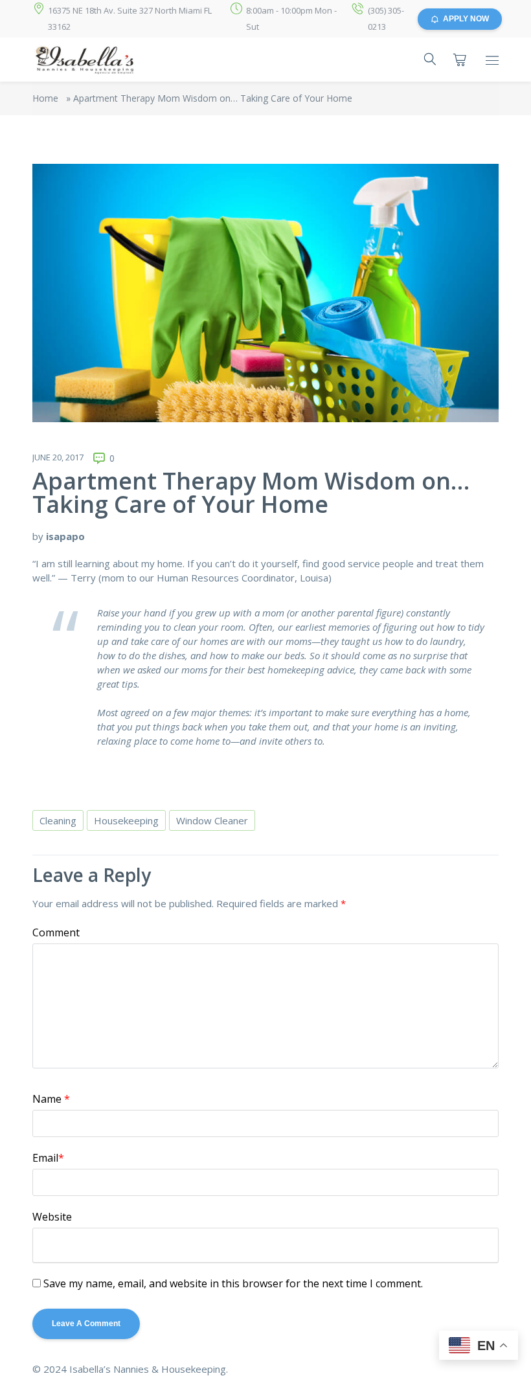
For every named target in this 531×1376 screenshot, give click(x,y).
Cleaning (58, 820)
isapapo (65, 536)
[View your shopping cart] (459, 59)
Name (51, 1099)
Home (45, 98)
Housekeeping (126, 820)
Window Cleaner (212, 820)
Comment (56, 932)
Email (48, 1158)
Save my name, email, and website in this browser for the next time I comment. (233, 1283)
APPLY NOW (466, 18)
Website (52, 1217)
